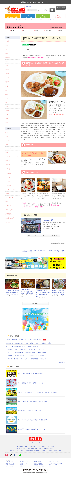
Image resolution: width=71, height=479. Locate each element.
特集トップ (43, 250)
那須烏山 (7, 69)
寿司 (6, 132)
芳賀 (6, 86)
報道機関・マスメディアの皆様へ (43, 450)
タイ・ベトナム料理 (10, 189)
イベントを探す (28, 17)
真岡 (6, 90)
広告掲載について (15, 450)
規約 (36, 448)
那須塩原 (7, 57)
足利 (6, 114)
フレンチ (7, 177)
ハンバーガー (9, 197)
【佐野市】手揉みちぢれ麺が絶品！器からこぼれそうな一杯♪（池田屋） (58, 292)
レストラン (8, 205)
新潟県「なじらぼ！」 (24, 463)
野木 (6, 123)
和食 (6, 144)
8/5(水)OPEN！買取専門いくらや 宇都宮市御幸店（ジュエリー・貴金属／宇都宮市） (29, 343)
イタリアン (8, 173)
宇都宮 (7, 41)
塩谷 (6, 65)
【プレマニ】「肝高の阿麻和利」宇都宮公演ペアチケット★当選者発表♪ (26, 352)
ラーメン (7, 181)
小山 (6, 102)
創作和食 (7, 165)
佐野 (6, 118)
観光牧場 (7, 222)
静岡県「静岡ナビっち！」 (40, 461)
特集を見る (58, 17)
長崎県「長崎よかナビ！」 (54, 461)
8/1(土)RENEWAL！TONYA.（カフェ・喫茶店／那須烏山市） (23, 346)
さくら (7, 78)
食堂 (6, 201)
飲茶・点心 (8, 160)
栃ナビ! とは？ (36, 443)
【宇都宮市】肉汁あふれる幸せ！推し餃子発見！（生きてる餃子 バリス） (12, 292)
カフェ (7, 193)
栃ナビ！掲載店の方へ (27, 450)
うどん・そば (9, 148)
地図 (43, 235)
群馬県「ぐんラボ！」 (10, 464)
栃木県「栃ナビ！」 (9, 461)
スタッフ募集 (57, 450)
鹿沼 (6, 45)
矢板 (6, 61)
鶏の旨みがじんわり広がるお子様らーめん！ (57, 251)
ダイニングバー (9, 210)
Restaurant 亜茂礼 (49, 220)
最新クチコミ (30, 6)
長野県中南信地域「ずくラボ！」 (56, 463)
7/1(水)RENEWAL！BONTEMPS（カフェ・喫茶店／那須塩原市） (24, 339)
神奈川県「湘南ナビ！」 (39, 464)
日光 (6, 49)
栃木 (6, 94)
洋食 (6, 152)
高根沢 (7, 82)
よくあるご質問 (29, 448)
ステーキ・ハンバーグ (11, 156)
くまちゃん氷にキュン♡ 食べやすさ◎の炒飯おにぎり (30, 251)
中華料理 (7, 169)
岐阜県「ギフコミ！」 (39, 463)
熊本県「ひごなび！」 (24, 461)
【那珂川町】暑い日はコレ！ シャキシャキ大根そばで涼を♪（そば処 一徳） (27, 359)
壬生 (6, 98)
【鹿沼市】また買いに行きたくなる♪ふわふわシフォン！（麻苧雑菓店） (27, 291)
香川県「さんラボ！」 (24, 464)
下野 (6, 106)
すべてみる (35, 303)
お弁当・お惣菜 (9, 218)
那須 (6, 53)
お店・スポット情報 (32, 235)
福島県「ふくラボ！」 (10, 463)
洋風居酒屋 (8, 214)
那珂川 (7, 73)
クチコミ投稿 (61, 7)
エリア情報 (43, 17)
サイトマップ (50, 448)
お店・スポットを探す (13, 17)
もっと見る (62, 362)
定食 (6, 136)
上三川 (7, 110)
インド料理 (8, 185)
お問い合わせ (42, 448)
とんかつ (7, 140)
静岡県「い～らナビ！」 (54, 464)
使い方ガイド (20, 448)
